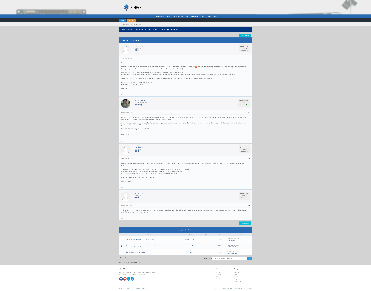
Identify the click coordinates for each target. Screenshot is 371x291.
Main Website (160, 16)
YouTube (219, 277)
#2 (249, 112)
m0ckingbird (228, 288)
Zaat (234, 247)
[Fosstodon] (132, 279)
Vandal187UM (189, 240)
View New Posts (124, 24)
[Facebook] (121, 279)
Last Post (230, 240)
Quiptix (190, 252)
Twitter (218, 275)
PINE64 (123, 29)
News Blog (194, 16)
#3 (249, 158)
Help (215, 16)
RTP (234, 240)
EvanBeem (138, 46)
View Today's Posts (135, 24)
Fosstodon (219, 279)
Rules (168, 16)
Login (122, 20)
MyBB (128, 288)
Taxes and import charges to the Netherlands (140, 246)
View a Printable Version (128, 258)
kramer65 (190, 246)
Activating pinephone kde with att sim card (140, 240)
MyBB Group (141, 288)
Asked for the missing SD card (135, 252)
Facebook (219, 272)
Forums (236, 272)
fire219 (249, 288)
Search (209, 16)
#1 (249, 58)
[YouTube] (125, 279)
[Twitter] (128, 279)
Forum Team (238, 281)
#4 (249, 205)
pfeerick (235, 253)
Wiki (187, 16)
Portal (202, 16)
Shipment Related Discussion (149, 29)
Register (131, 20)
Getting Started (178, 16)
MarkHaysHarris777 (142, 100)
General (129, 29)
